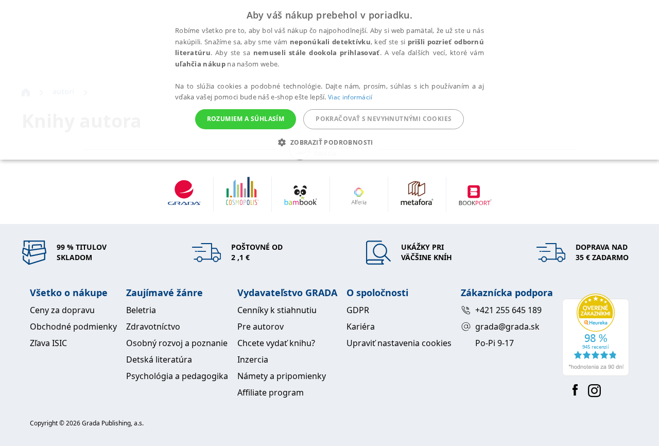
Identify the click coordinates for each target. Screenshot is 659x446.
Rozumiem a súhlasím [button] (246, 118)
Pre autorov (260, 326)
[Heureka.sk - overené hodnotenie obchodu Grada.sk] (595, 335)
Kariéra (360, 326)
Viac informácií (350, 97)
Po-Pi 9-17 (494, 343)
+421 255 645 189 (508, 310)
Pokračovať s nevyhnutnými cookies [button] (384, 118)
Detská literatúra (159, 359)
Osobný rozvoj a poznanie (177, 343)
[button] (329, 142)
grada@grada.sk (507, 326)
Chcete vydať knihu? (276, 343)
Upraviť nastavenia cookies (399, 343)
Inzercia (252, 359)
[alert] (329, 80)
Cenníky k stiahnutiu (277, 310)
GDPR (357, 310)
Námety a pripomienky (281, 376)
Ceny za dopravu (62, 310)
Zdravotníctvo (153, 326)
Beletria (141, 310)
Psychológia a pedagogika (177, 376)
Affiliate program (270, 392)
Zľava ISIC (48, 343)
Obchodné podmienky (73, 326)
